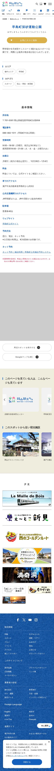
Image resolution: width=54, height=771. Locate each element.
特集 (3, 14)
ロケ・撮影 (9, 693)
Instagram (36, 619)
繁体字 (7, 715)
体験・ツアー (27, 14)
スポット (18, 14)
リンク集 (32, 671)
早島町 (21, 72)
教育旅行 (32, 690)
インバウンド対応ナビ (38, 697)
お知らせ (32, 650)
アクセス (8, 650)
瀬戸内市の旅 (10, 733)
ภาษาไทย (8, 719)
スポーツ (8, 84)
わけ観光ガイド (11, 737)
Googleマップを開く (24, 357)
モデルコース (10, 14)
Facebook (17, 619)
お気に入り (45, 4)
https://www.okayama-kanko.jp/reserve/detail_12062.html (21, 446)
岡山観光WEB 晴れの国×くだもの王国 (12, 3)
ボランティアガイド (37, 653)
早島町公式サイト (11, 223)
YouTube (30, 619)
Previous (4, 399)
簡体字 (31, 712)
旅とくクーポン (11, 653)
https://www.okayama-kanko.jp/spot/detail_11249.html (21, 402)
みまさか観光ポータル (38, 733)
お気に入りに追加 (28, 40)
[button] (49, 725)
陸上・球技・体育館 (25, 84)
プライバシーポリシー (38, 668)
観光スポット (14, 19)
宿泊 (31, 646)
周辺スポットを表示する (24, 347)
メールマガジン (11, 675)
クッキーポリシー (18, 756)
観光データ (9, 697)
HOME (5, 19)
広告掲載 (8, 671)
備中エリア (9, 72)
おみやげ (40, 14)
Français (32, 719)
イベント (47, 14)
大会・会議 (33, 693)
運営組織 (8, 668)
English (7, 712)
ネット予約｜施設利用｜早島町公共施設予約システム (27, 252)
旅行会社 (8, 690)
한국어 (31, 715)
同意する (27, 762)
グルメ (34, 14)
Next (49, 399)
